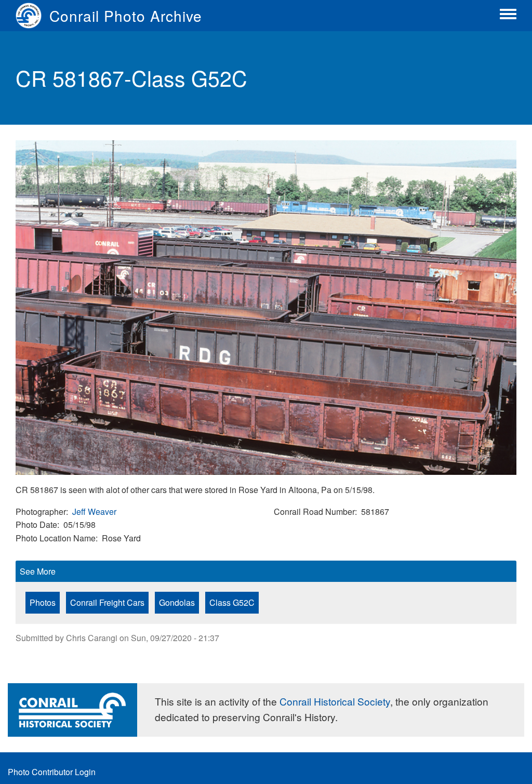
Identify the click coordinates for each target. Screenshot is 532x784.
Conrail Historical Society (335, 701)
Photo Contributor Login (52, 772)
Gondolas (177, 602)
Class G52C (232, 602)
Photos (43, 602)
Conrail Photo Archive (125, 15)
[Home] (32, 15)
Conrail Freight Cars (107, 602)
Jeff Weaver (94, 511)
